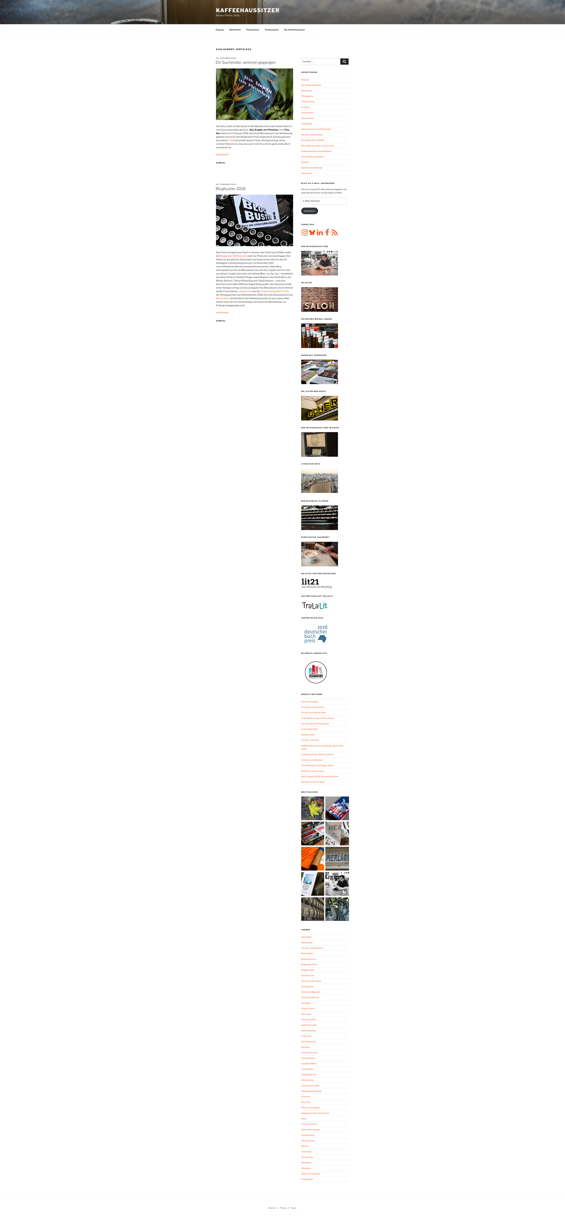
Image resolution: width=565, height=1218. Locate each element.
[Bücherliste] (337, 859)
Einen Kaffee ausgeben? (312, 156)
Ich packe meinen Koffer (312, 707)
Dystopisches (307, 986)
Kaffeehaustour (308, 1030)
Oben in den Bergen (310, 1107)
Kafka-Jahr (306, 1036)
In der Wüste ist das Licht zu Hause (317, 718)
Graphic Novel (308, 1008)
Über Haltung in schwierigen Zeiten (317, 765)
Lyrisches (305, 1096)
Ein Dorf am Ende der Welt (313, 712)
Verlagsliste (306, 123)
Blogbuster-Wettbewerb (233, 256)
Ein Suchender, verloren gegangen (246, 62)
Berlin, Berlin (307, 953)
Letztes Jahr (245, 291)
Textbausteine (272, 29)
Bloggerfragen (308, 970)
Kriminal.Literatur (309, 1052)
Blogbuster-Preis (309, 964)
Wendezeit (306, 1162)
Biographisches (308, 959)
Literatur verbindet (310, 740)
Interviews (306, 1014)
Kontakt (305, 162)
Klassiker (305, 1047)
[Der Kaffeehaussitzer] (337, 884)
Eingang (220, 29)
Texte (293, 1208)
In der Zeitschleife (309, 729)
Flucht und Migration (310, 992)
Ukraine (305, 1146)
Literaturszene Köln (310, 1085)
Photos (283, 1208)
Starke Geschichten (310, 1129)
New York (305, 1102)
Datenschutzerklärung (311, 167)
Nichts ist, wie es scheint (312, 771)
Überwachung (307, 1140)
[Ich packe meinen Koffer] (313, 834)
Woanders (306, 1168)
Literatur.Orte (307, 118)
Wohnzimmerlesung (310, 1173)
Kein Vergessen (308, 1041)
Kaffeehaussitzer (248, 10)
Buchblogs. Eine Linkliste (312, 140)
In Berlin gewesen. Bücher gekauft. (317, 754)
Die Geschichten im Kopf (312, 782)
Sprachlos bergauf (309, 701)
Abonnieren (309, 211)
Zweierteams (307, 1179)
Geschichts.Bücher (310, 997)
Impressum (306, 173)
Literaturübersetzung (311, 1091)
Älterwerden (307, 942)
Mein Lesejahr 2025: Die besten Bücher (319, 776)
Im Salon (305, 107)
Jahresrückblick (308, 1019)
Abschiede (306, 937)
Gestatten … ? (307, 1003)
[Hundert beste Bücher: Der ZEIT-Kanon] (337, 834)
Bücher (272, 1208)
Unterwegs (306, 1151)
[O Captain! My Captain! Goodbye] (337, 909)
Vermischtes (307, 1157)
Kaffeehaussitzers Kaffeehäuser (316, 151)
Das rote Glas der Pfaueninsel (315, 723)
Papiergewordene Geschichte (315, 1113)
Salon (303, 1118)
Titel (231, 140)
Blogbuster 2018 (230, 188)
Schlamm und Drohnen (312, 760)
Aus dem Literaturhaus (312, 134)
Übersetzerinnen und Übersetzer (316, 129)
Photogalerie (252, 29)
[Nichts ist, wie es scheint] (337, 808)
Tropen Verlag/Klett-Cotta (275, 291)
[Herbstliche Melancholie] (313, 808)
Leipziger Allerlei (308, 1063)
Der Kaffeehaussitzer (294, 29)
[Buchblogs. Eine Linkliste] (313, 909)
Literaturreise (307, 1080)
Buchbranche (307, 975)
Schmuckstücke (309, 1124)
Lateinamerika (308, 1058)
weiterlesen (222, 154)
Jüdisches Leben (309, 1025)
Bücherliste (235, 29)
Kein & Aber (222, 298)
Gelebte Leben (308, 734)
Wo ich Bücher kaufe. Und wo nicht (317, 145)
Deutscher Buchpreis (311, 981)
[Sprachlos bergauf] (313, 884)
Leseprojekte (307, 112)
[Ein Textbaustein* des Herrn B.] (313, 859)
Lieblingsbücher (308, 1074)
